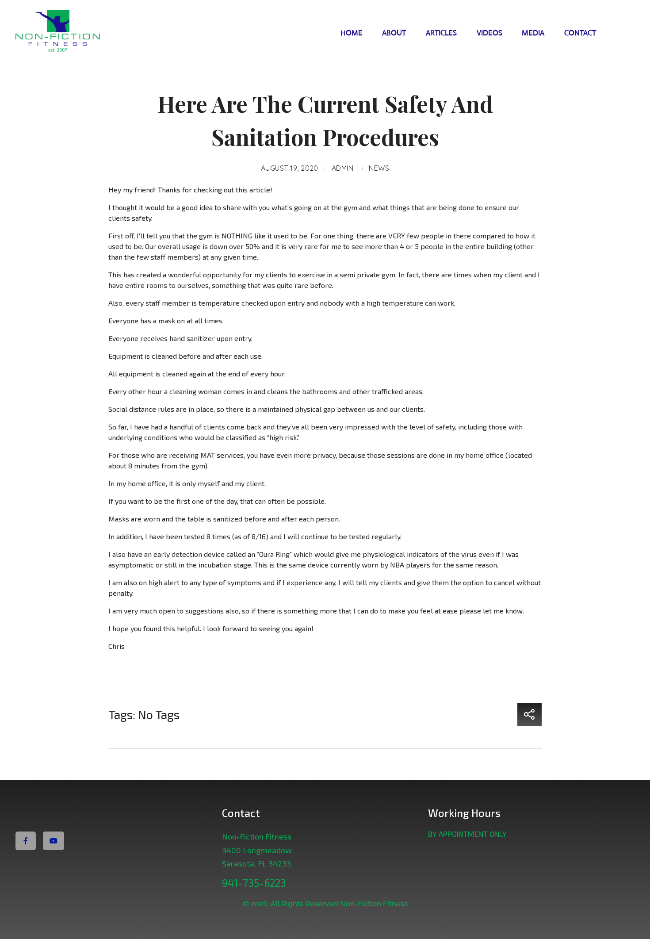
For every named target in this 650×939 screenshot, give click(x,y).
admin (342, 168)
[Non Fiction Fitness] (74, 32)
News (379, 168)
